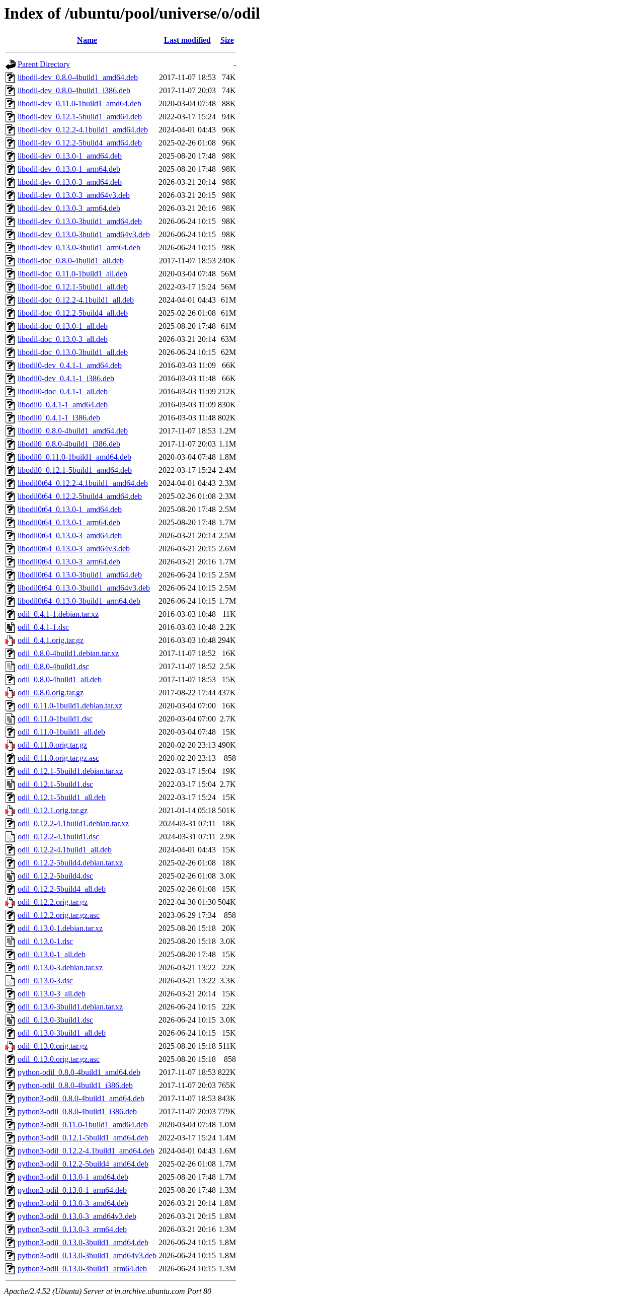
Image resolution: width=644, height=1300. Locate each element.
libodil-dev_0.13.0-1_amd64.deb (70, 156)
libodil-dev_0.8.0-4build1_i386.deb (74, 90)
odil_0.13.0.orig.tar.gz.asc (59, 1059)
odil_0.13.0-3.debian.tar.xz (60, 967)
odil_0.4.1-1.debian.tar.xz (58, 614)
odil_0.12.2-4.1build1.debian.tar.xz (73, 823)
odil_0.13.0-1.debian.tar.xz (60, 928)
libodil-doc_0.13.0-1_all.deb (63, 326)
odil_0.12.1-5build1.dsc (55, 784)
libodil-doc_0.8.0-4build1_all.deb (71, 260)
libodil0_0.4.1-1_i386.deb (59, 417)
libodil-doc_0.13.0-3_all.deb (63, 339)
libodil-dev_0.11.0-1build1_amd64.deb (79, 103)
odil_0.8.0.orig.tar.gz (51, 692)
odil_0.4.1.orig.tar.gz (51, 640)
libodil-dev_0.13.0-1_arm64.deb (69, 169)
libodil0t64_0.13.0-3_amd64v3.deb (74, 548)
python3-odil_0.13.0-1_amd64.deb (73, 1177)
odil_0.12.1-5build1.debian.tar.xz (70, 771)
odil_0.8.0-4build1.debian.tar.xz (68, 653)
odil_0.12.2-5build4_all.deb (62, 889)
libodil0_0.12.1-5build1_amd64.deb (75, 470)
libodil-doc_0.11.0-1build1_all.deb (72, 273)
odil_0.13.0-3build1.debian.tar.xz (70, 1006)
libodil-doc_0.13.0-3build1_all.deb (73, 352)
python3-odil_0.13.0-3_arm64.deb (72, 1229)
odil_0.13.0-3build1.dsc (55, 1020)
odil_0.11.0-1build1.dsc (55, 718)
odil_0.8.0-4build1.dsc (53, 666)
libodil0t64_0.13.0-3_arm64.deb (69, 561)
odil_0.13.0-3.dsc (45, 980)
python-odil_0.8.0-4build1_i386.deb (75, 1085)
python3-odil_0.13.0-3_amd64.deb (73, 1203)
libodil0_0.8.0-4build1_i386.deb (69, 444)
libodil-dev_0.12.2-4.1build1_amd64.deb (83, 129)
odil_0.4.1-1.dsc (43, 627)
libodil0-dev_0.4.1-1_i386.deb (66, 378)
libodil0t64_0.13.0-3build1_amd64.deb (80, 574)
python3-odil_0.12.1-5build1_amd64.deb (83, 1137)
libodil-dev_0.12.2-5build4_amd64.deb (80, 142)
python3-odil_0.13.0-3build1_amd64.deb (83, 1242)
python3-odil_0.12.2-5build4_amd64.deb (83, 1164)
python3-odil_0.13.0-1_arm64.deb (72, 1190)
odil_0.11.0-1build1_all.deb (61, 732)
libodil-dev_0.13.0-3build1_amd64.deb (80, 221)
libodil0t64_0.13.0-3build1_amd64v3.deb (84, 588)
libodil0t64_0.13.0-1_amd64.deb (70, 509)
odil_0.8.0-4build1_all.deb (60, 679)
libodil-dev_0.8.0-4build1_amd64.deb (78, 77)
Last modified (187, 40)
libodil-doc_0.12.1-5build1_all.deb (73, 286)
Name (87, 40)
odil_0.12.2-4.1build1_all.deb (65, 849)
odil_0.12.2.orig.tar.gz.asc (59, 915)
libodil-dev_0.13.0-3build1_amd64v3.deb (84, 234)
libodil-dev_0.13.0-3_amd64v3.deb (74, 195)
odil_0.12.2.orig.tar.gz (53, 902)
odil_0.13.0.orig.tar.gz (53, 1046)
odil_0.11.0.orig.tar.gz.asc (58, 758)
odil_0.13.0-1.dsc (45, 941)
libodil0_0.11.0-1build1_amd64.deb (74, 457)
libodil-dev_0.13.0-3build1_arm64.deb (79, 247)
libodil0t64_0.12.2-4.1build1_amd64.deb (83, 483)
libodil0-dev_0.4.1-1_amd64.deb (70, 365)
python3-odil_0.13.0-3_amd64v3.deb (77, 1216)
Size (227, 40)
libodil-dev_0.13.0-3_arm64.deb (69, 208)
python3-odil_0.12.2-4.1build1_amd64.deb (86, 1150)
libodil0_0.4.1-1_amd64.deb (63, 404)
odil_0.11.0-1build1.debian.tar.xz (70, 705)
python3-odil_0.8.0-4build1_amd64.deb (81, 1098)
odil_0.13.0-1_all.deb (52, 954)
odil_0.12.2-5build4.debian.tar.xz (70, 862)
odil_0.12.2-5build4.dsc (55, 876)
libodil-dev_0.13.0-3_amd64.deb (70, 182)
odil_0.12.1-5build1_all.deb (62, 797)
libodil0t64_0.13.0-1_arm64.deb (69, 522)
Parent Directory (44, 64)
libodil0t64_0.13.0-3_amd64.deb (70, 535)
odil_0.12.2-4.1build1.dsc (58, 836)
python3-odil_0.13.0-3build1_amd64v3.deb (87, 1255)
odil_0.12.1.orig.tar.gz (53, 810)
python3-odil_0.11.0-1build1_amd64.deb (83, 1124)
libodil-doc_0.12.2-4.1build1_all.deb (76, 300)
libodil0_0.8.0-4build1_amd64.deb (73, 430)
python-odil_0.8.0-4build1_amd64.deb (79, 1072)
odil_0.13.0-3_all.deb (52, 993)
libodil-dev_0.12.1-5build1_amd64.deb (80, 116)
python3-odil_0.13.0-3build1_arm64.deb (82, 1268)
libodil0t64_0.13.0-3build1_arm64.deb (79, 601)
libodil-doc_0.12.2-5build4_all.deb (73, 313)
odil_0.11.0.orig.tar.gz (52, 745)
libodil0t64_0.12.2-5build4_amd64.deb (80, 496)
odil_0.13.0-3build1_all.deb (62, 1033)
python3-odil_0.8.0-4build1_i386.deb (77, 1111)
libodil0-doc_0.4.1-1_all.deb (63, 391)
